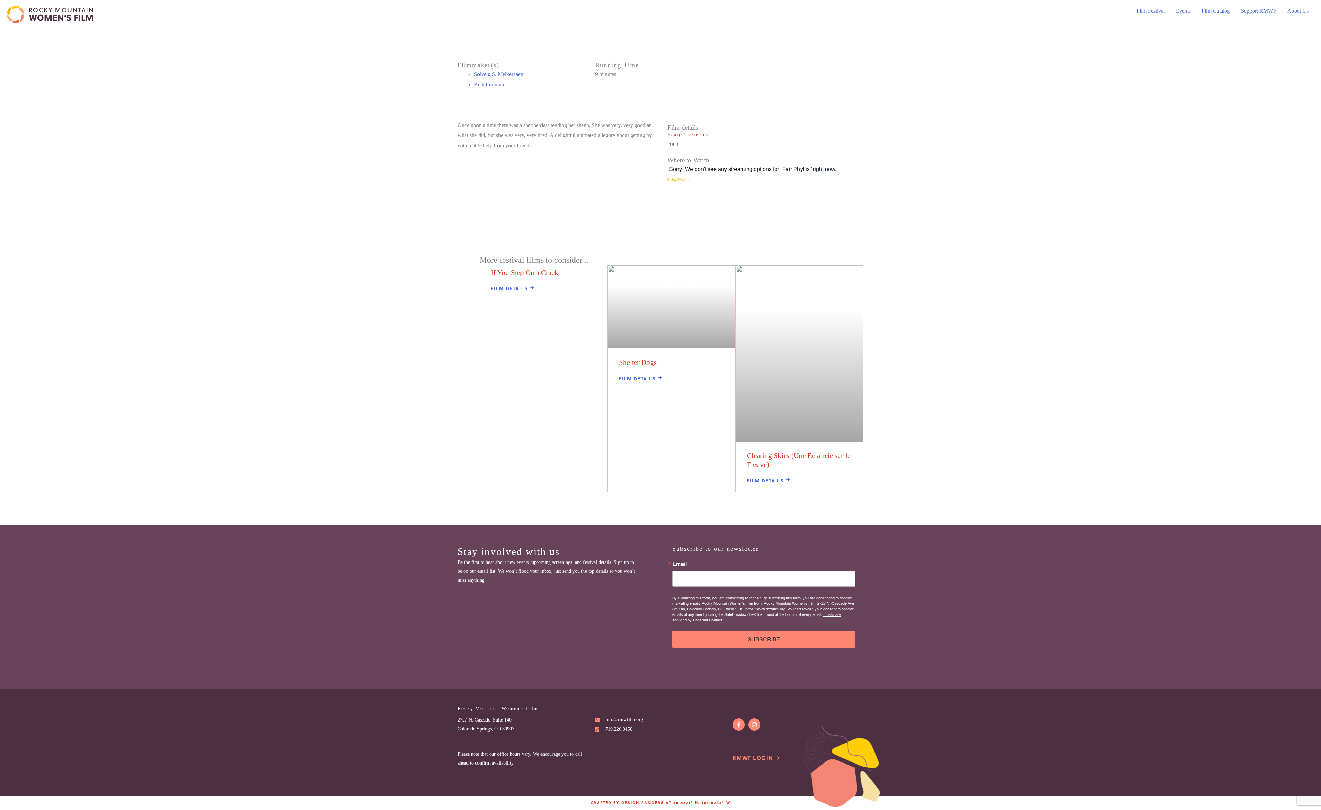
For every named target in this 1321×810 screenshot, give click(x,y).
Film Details (509, 288)
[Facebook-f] (739, 724)
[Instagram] (754, 724)
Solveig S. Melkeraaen (498, 74)
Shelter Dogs (638, 362)
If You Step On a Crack (524, 273)
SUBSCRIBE (764, 639)
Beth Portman (489, 84)
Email (679, 564)
